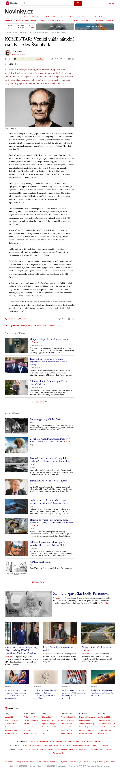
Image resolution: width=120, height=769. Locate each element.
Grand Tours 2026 (30, 733)
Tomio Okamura (49, 326)
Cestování (34, 20)
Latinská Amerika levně (87, 730)
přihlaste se (39, 59)
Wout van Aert (29, 730)
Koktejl (101, 17)
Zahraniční (41, 17)
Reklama (24, 762)
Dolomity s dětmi (85, 733)
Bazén (24, 745)
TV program (90, 20)
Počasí (82, 20)
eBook (56, 59)
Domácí (27, 17)
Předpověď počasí (47, 741)
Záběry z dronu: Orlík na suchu (96, 647)
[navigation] (3, 3)
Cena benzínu (73, 741)
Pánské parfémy (59, 753)
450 (72, 59)
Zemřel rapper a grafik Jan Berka (45, 419)
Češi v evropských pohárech (91, 741)
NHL (43, 733)
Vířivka (105, 745)
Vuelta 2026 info (30, 717)
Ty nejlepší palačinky (68, 717)
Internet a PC (10, 20)
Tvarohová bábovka (68, 727)
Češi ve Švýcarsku (86, 727)
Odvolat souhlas (89, 762)
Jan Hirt (26, 724)
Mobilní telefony (32, 749)
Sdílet (64, 59)
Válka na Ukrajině (52, 17)
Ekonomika (86, 17)
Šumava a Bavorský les (88, 724)
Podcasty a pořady (53, 20)
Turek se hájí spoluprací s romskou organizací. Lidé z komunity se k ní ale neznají (48, 361)
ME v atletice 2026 (49, 727)
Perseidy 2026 (61, 741)
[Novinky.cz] (19, 12)
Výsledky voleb (10, 724)
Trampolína (47, 745)
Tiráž (39, 762)
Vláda (59, 326)
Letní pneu (73, 749)
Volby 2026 (9, 717)
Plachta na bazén (34, 745)
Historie (42, 20)
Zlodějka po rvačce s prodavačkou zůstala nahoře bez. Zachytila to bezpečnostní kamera (51, 521)
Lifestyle (95, 17)
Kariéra (32, 762)
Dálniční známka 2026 (106, 720)
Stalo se (20, 17)
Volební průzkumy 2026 (13, 720)
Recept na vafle (66, 730)
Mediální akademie (50, 762)
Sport (63, 20)
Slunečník (57, 745)
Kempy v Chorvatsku (87, 717)
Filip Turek (37, 326)
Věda (27, 20)
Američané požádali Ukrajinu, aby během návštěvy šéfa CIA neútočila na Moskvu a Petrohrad (21, 650)
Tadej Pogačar (29, 727)
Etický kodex (63, 762)
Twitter (17, 762)
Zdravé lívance (66, 724)
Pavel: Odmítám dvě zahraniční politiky (58, 649)
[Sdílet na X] (72, 319)
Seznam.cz (112, 3)
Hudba (32, 422)
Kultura (78, 17)
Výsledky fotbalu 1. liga (50, 720)
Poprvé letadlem (85, 720)
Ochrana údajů (75, 762)
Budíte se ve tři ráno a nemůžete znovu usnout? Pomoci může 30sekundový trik (49, 501)
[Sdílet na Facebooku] (69, 319)
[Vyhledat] (78, 3)
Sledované (109, 20)
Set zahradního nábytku (81, 745)
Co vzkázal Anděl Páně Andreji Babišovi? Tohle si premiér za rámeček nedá (50, 440)
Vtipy (31, 445)
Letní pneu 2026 (104, 717)
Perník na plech (66, 733)
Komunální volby (11, 733)
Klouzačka (66, 745)
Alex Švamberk (16, 51)
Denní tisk (100, 20)
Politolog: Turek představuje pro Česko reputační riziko (48, 383)
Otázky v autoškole (105, 730)
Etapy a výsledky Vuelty (32, 720)
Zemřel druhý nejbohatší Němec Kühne (48, 480)
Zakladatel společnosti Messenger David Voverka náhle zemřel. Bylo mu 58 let (49, 544)
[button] (39, 107)
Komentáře (65, 17)
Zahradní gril (96, 745)
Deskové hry (83, 749)
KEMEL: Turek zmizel (40, 561)
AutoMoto (19, 20)
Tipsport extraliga (48, 724)
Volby (34, 17)
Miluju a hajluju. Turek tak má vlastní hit (49, 339)
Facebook (9, 762)
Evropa (32, 467)
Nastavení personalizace (105, 762)
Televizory (94, 749)
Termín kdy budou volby (14, 727)
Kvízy (69, 20)
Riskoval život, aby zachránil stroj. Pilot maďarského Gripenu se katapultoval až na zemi (50, 461)
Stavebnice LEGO (46, 749)
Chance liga (46, 717)
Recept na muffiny (67, 720)
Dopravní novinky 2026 (106, 724)
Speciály (75, 20)
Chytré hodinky (105, 749)
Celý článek (105, 603)
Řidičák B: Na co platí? (106, 727)
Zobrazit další (38, 401)
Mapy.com (34, 741)
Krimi (72, 17)
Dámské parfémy (61, 749)
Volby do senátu (11, 730)
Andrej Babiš (25, 326)
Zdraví (32, 506)
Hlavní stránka (10, 17)
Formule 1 (46, 730)
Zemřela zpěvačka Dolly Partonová (81, 593)
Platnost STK (102, 733)
